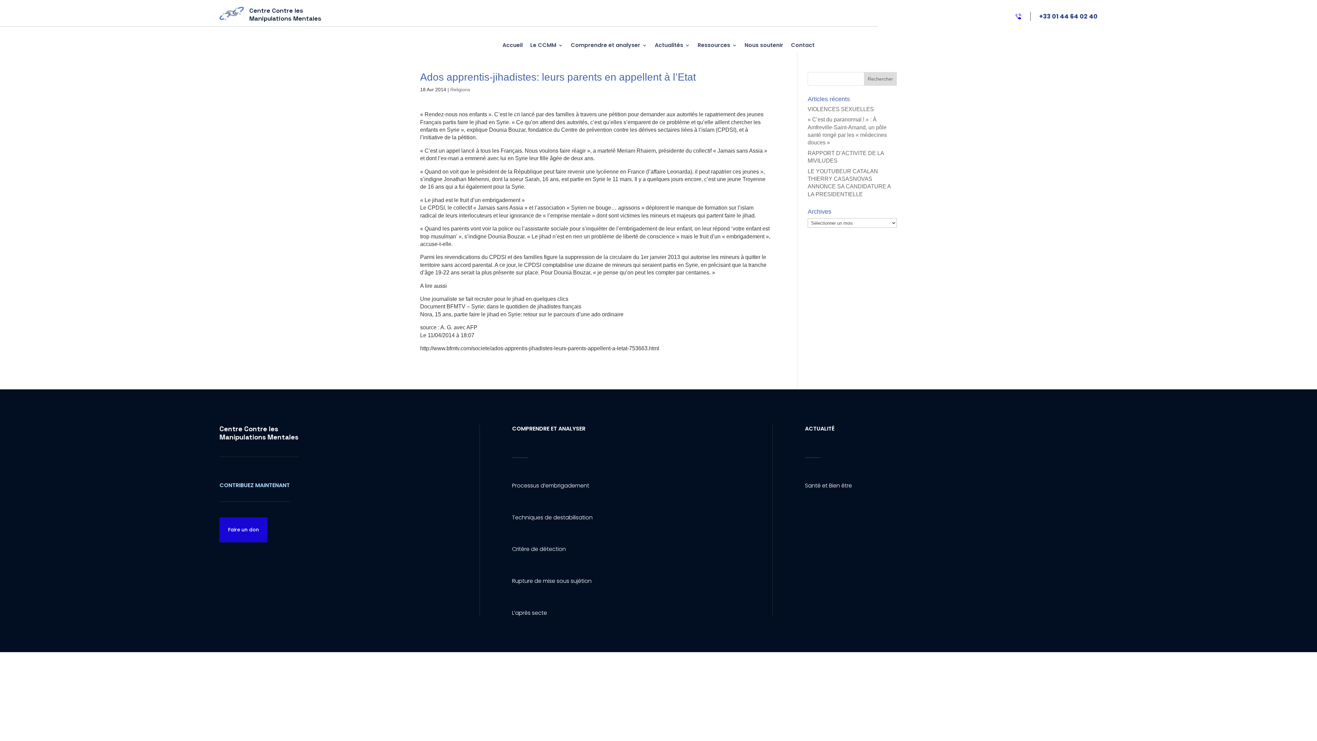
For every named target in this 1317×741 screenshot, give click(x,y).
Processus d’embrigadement (550, 486)
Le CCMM (543, 45)
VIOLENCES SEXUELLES (841, 109)
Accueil (512, 45)
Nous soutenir (764, 45)
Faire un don (243, 529)
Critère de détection (539, 549)
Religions (460, 89)
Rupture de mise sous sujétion (552, 581)
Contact (803, 45)
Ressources (714, 45)
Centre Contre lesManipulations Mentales (259, 433)
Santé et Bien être (828, 486)
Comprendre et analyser (605, 45)
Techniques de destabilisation (552, 517)
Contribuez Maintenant (255, 485)
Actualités (669, 45)
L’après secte (529, 613)
